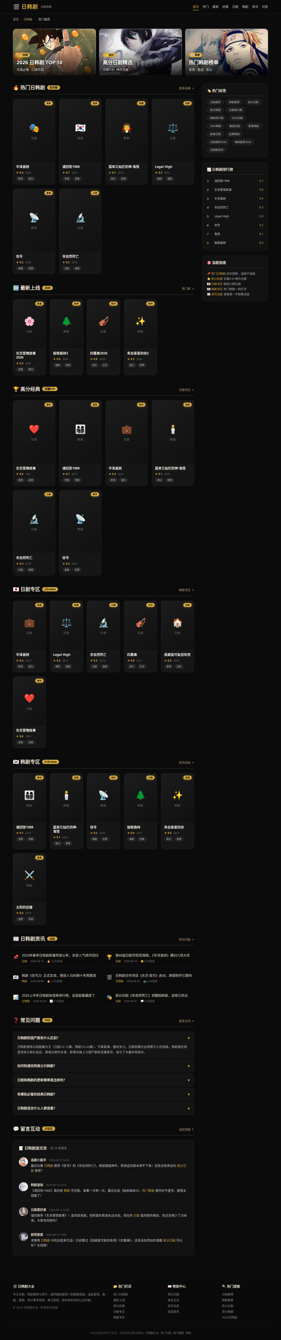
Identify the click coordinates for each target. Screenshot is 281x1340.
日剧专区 (217, 284)
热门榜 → (188, 288)
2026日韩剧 (229, 1317)
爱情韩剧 (253, 126)
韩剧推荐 (234, 102)
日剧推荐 (215, 102)
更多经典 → (186, 88)
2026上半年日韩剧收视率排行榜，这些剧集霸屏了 (58, 995)
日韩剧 (28, 19)
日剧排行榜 (235, 110)
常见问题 (173, 1294)
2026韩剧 (215, 126)
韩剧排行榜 (216, 118)
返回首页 (173, 1311)
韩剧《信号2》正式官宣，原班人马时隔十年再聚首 (59, 975)
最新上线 (119, 1300)
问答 (265, 7)
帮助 (188, 1333)
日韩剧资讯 (216, 150)
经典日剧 (215, 134)
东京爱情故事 (235, 190)
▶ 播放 (45, 180)
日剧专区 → (186, 390)
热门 (206, 7)
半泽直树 (235, 198)
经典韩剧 (234, 134)
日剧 (235, 7)
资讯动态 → (186, 762)
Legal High (235, 216)
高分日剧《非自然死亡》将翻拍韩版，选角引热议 (151, 995)
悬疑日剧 (234, 126)
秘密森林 (235, 243)
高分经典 (217, 279)
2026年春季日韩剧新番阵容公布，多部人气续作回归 (60, 955)
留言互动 (173, 1300)
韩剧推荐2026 (243, 142)
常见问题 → (186, 939)
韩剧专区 (217, 289)
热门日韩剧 (218, 273)
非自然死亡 (235, 207)
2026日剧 (237, 118)
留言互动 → (186, 1021)
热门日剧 (166, 1333)
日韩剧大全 (152, 1333)
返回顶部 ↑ (186, 1129)
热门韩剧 (178, 1333)
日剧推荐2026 (218, 142)
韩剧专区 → (186, 590)
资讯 (255, 7)
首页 (196, 7)
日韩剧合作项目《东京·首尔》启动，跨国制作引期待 (153, 975)
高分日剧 (253, 102)
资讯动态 (217, 294)
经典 (225, 7)
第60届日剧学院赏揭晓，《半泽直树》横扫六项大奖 (152, 955)
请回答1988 (235, 181)
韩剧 (245, 7)
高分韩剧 (215, 110)
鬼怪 (235, 234)
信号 (235, 225)
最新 (215, 7)
